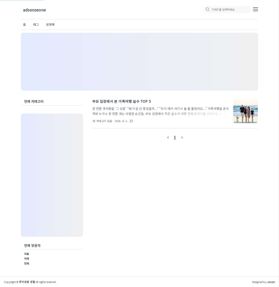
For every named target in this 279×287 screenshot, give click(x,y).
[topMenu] (255, 8)
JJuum (271, 282)
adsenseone (34, 9)
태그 (36, 24)
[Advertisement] (139, 61)
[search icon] (207, 9)
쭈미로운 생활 (27, 282)
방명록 (50, 24)
